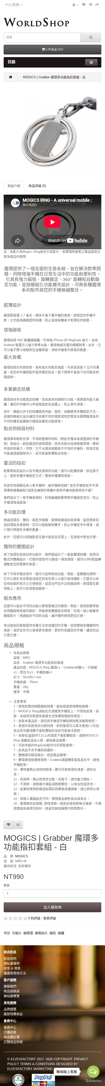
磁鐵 (61, 933)
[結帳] (97, 5)
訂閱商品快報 (13, 1042)
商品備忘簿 (12, 1037)
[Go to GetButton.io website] (93, 1081)
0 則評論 (34, 918)
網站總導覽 (12, 996)
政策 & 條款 (12, 968)
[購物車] (90, 5)
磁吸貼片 (41, 933)
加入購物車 (52, 907)
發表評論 (49, 918)
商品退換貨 (12, 991)
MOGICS (21, 856)
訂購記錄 (10, 1032)
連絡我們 (10, 986)
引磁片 (16, 933)
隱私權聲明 (12, 963)
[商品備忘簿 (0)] (83, 5)
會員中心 (10, 1027)
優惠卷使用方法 (15, 973)
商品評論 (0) (37, 186)
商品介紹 (14, 186)
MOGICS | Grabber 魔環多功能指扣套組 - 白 (54, 77)
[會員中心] (76, 5)
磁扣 (53, 933)
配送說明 (10, 958)
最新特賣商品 (13, 1014)
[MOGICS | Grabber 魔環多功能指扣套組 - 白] (52, 131)
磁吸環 (28, 933)
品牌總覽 (10, 1009)
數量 (7, 885)
